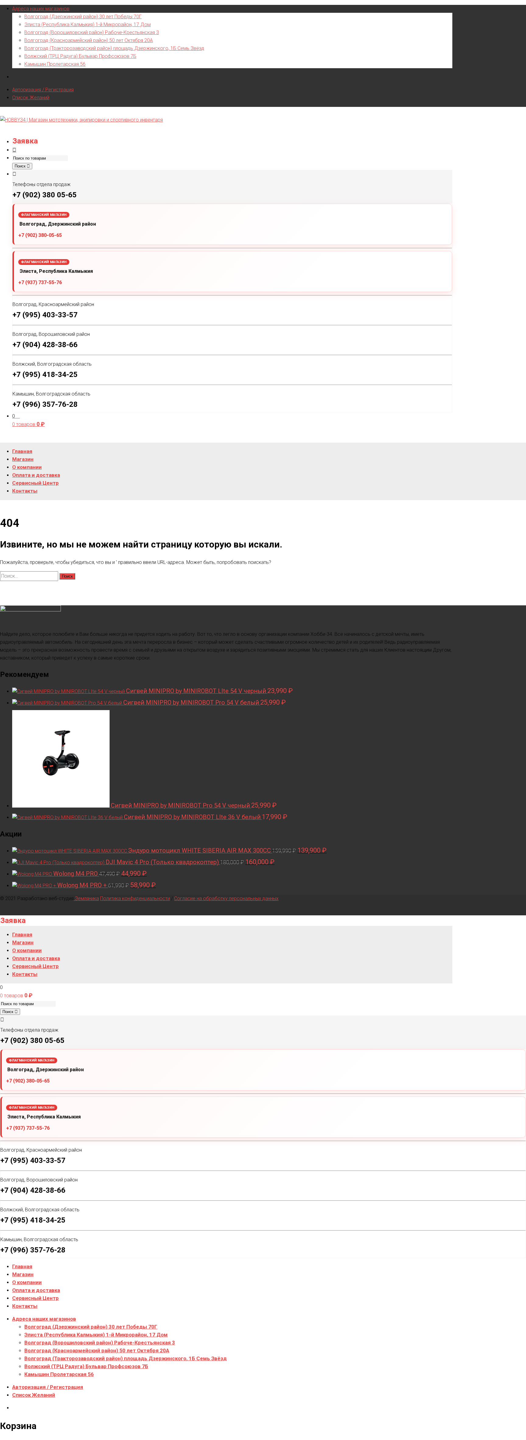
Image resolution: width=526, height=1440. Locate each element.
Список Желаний (30, 97)
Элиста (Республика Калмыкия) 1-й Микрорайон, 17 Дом (87, 24)
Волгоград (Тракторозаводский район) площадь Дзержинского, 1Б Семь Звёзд (114, 48)
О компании (27, 1282)
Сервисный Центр (35, 1298)
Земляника (86, 898)
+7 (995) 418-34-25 (45, 374)
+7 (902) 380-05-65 (40, 235)
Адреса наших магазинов (40, 9)
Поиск (21, 166)
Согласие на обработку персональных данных (226, 898)
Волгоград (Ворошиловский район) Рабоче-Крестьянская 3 (91, 32)
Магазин (22, 1274)
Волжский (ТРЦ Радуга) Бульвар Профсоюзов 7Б (80, 56)
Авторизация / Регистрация (43, 90)
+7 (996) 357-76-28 (45, 404)
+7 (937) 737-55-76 (40, 282)
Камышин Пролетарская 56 (55, 64)
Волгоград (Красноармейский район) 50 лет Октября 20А (88, 40)
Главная (22, 1266)
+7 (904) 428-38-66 (45, 344)
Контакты (24, 1306)
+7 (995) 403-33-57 (45, 315)
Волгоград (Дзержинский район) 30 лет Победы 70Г (83, 16)
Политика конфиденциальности (135, 898)
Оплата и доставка (36, 1290)
